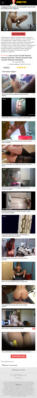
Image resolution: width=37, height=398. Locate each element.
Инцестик (19, 384)
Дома (30, 57)
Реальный (11, 60)
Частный (4, 60)
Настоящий (19, 60)
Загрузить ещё (18, 356)
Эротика (18, 57)
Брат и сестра (13, 55)
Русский (21, 55)
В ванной (25, 57)
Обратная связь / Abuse (18, 369)
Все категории (18, 34)
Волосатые (11, 57)
